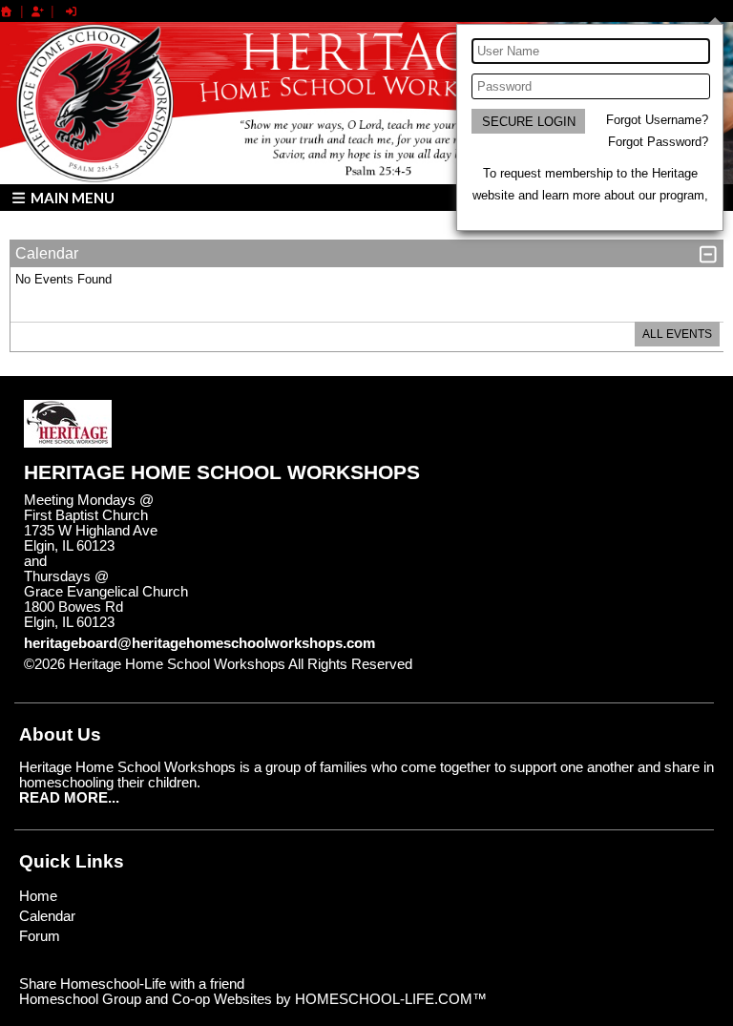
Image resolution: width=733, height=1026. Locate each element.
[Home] (6, 11)
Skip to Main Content (495, 664)
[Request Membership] (37, 11)
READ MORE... (69, 798)
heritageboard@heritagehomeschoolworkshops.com (199, 643)
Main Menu (71, 197)
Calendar (47, 916)
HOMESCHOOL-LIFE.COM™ (391, 999)
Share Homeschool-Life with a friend (131, 984)
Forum (39, 936)
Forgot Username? (657, 120)
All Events (677, 334)
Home (38, 896)
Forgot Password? (658, 142)
